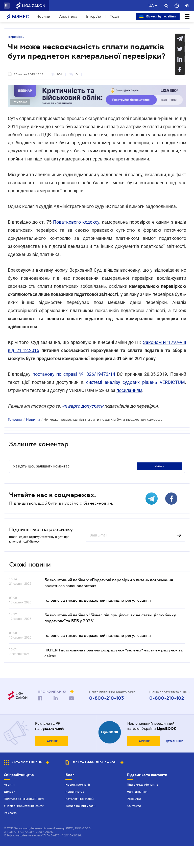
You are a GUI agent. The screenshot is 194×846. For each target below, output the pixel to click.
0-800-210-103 (106, 698)
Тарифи (51, 741)
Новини (43, 16)
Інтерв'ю (93, 16)
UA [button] (151, 6)
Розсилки (134, 799)
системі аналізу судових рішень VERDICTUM (135, 382)
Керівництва (74, 791)
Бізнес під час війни (161, 16)
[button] (7, 6)
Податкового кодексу (76, 222)
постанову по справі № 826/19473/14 (74, 374)
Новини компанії (77, 784)
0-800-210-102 (166, 698)
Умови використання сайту (24, 806)
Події (114, 16)
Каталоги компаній (79, 799)
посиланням (129, 390)
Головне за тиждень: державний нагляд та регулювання (97, 600)
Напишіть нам (137, 791)
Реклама (10, 813)
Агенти (9, 784)
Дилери (9, 791)
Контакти (134, 806)
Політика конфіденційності (24, 799)
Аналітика (68, 16)
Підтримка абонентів (142, 784)
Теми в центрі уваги (80, 806)
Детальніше (174, 741)
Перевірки (16, 37)
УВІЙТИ (159, 466)
